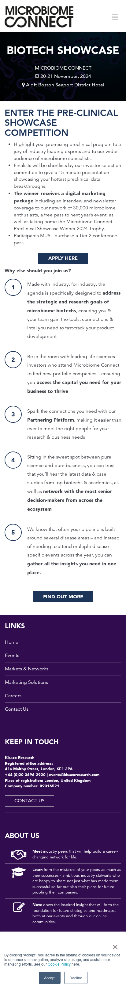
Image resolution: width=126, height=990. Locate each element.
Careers (13, 696)
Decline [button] (75, 977)
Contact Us (16, 709)
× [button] (114, 944)
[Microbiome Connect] (39, 17)
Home (11, 642)
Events (12, 655)
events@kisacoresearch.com (74, 774)
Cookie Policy (59, 963)
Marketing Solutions (26, 682)
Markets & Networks (26, 669)
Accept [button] (49, 977)
